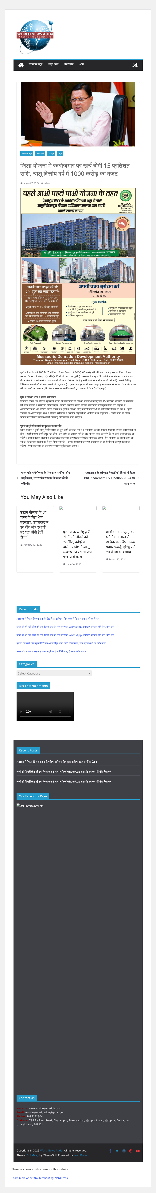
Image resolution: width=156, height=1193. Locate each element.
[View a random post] (135, 65)
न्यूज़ (60, 153)
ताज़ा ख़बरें (53, 64)
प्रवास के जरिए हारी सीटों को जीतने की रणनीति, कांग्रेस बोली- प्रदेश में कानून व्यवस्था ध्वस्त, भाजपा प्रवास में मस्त (77, 544)
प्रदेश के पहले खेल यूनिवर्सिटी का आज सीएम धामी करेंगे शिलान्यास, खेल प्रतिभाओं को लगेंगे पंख (61, 643)
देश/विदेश (68, 64)
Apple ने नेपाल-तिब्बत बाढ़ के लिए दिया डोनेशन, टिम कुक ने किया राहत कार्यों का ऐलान (58, 618)
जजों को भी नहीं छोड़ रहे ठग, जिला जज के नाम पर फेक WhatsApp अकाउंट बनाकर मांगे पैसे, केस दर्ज (65, 626)
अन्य (82, 64)
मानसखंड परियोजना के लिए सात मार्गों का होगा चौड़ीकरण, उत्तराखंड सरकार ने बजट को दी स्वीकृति (46, 478)
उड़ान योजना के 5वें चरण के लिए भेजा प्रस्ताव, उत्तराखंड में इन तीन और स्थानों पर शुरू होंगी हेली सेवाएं (34, 525)
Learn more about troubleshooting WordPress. (39, 1177)
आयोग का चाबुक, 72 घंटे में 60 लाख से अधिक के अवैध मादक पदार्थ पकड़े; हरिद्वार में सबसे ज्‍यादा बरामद (120, 541)
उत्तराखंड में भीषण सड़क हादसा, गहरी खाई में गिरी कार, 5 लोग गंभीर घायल (51, 651)
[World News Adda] (21, 65)
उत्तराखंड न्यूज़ (35, 64)
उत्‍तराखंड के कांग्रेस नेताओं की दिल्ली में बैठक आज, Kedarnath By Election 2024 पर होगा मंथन (109, 478)
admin (47, 183)
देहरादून (51, 153)
